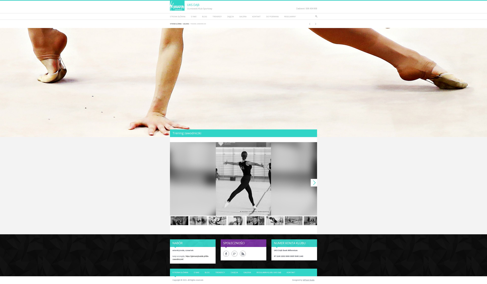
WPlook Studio (309, 280)
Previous (173, 183)
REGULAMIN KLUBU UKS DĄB (269, 272)
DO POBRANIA (272, 16)
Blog (204, 16)
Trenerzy (217, 16)
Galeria (243, 16)
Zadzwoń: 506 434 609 (306, 8)
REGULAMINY (290, 16)
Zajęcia (230, 16)
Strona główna (177, 16)
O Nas (193, 16)
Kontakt (256, 16)
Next (314, 183)
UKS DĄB (193, 5)
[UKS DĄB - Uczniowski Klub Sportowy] (177, 5)
